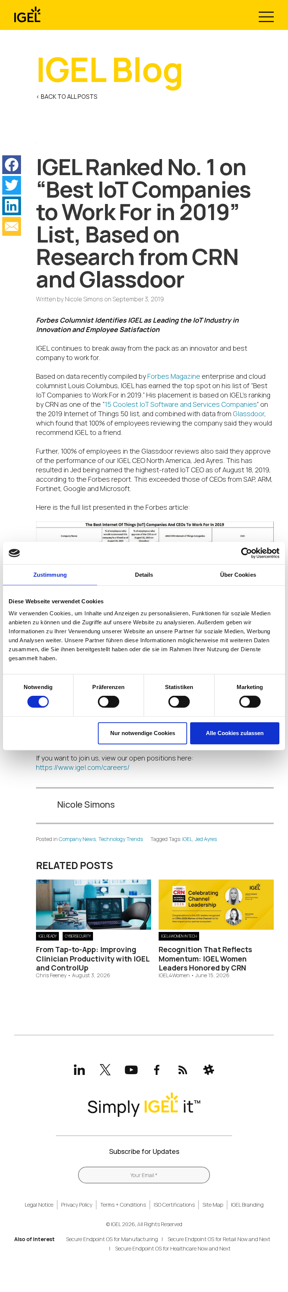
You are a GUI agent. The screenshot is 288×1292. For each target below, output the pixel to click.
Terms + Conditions (123, 1204)
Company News (77, 838)
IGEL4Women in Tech (179, 936)
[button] (11, 164)
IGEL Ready (47, 936)
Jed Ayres (206, 838)
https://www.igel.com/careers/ (83, 767)
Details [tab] (144, 575)
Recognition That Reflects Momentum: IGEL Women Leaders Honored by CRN (205, 958)
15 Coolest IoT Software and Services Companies (180, 404)
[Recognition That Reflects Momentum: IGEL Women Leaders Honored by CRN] (216, 927)
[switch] (108, 702)
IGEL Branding (247, 1204)
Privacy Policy (76, 1204)
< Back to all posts (67, 96)
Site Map (212, 1204)
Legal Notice (39, 1204)
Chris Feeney (51, 975)
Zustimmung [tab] (50, 575)
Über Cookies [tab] (238, 575)
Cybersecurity (78, 936)
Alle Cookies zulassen (235, 733)
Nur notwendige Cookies (142, 733)
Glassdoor (248, 413)
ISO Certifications (174, 1204)
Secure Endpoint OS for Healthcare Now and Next (173, 1248)
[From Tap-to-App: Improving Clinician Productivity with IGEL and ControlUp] (93, 927)
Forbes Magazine (173, 376)
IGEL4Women (174, 975)
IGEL (187, 838)
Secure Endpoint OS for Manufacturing (112, 1239)
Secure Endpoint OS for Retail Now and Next (219, 1239)
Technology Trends (120, 838)
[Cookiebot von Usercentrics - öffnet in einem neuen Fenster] (246, 553)
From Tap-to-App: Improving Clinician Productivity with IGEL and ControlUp (92, 958)
